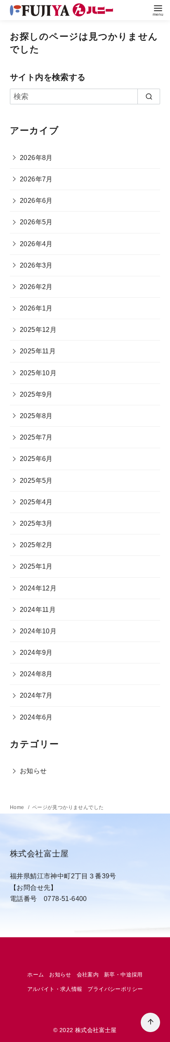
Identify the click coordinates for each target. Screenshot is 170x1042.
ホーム (35, 974)
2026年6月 (36, 200)
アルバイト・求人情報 (55, 989)
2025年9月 (36, 394)
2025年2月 (36, 544)
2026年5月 (36, 222)
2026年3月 (36, 265)
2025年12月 (38, 329)
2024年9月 (36, 652)
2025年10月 (38, 372)
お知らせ (33, 770)
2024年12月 (38, 588)
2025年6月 (36, 458)
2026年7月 (36, 179)
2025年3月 (36, 523)
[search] (148, 97)
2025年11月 (38, 351)
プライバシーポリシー (115, 989)
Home (18, 807)
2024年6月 (36, 717)
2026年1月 (36, 308)
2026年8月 (36, 157)
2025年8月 (36, 415)
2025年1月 (36, 566)
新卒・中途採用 (123, 974)
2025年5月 (36, 480)
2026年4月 (36, 243)
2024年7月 (36, 695)
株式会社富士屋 (96, 1030)
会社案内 (88, 974)
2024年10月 (38, 631)
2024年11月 (38, 609)
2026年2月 (36, 286)
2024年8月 (36, 673)
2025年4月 (36, 502)
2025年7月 (36, 437)
